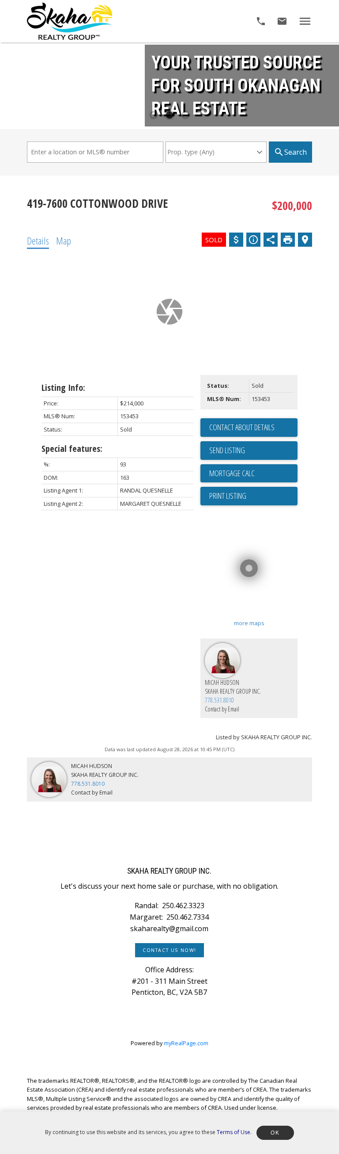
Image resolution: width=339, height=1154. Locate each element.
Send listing (227, 450)
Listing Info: (63, 388)
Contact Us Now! (169, 950)
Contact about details (242, 427)
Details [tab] (38, 240)
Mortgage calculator (253, 473)
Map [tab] (63, 240)
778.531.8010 (219, 700)
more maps (249, 623)
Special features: (71, 449)
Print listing (227, 495)
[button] (169, 950)
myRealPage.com (186, 1043)
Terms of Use (233, 1132)
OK (275, 1133)
